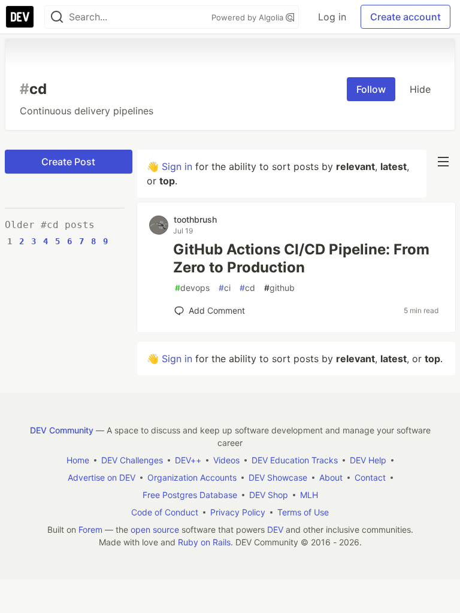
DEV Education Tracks (295, 460)
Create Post (68, 162)
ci (225, 288)
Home (77, 460)
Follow (371, 89)
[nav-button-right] (443, 162)
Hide (420, 89)
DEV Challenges (132, 460)
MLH (309, 495)
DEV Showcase (278, 477)
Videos (226, 460)
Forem (90, 529)
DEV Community (61, 430)
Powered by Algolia (248, 17)
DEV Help (368, 460)
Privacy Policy (237, 512)
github (279, 288)
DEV (275, 529)
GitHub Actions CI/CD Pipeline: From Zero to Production (301, 258)
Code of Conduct (164, 512)
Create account (405, 17)
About (331, 477)
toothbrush (195, 219)
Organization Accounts (192, 477)
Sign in (177, 166)
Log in (332, 17)
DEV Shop (268, 495)
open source (155, 529)
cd (247, 288)
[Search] (57, 17)
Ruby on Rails (204, 542)
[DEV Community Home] (20, 17)
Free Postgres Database (190, 495)
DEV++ (188, 460)
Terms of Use (303, 512)
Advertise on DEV (101, 477)
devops (192, 288)
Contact (370, 477)
